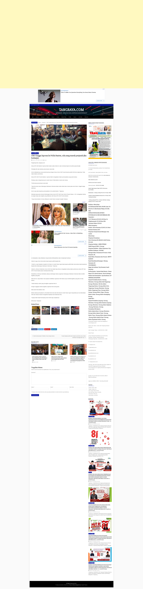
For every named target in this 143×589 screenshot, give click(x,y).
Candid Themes (84, 584)
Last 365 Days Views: (93, 392)
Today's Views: (91, 387)
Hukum (53, 117)
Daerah (37, 117)
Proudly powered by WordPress (62, 584)
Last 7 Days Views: (92, 390)
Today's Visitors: (91, 389)
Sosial (58, 117)
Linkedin (54, 329)
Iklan (93, 416)
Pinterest (48, 329)
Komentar (33, 372)
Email (51, 387)
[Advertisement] (33, 20)
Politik (70, 117)
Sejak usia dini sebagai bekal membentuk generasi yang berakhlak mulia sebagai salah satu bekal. (59, 358)
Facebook (35, 329)
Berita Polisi (64, 117)
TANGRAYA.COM (71, 110)
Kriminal (42, 117)
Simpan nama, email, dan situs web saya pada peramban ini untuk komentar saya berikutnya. (50, 391)
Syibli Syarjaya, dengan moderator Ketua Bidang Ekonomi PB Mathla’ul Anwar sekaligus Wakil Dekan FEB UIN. (39, 358)
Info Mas (80, 117)
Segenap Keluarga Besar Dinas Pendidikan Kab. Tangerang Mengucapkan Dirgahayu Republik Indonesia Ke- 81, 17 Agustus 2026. (99, 449)
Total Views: (91, 393)
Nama (32, 387)
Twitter (41, 329)
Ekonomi (86, 117)
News (48, 117)
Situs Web (72, 387)
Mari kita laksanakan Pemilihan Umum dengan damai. (44, 335)
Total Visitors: (91, 395)
